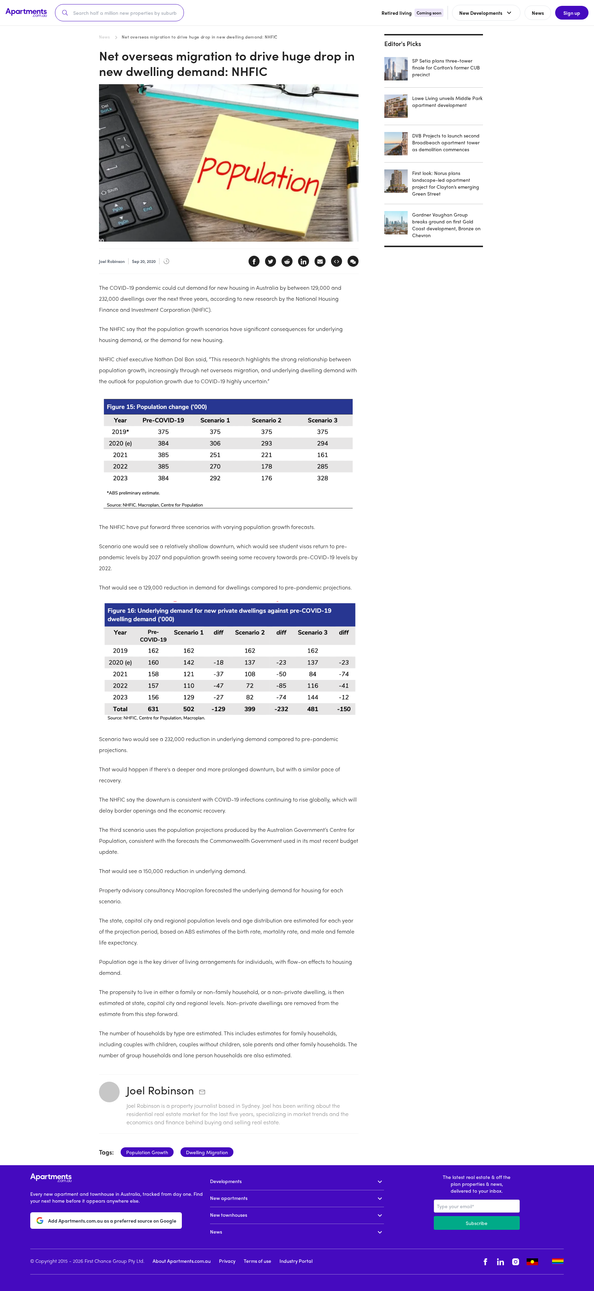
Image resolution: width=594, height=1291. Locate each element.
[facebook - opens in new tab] (485, 1261)
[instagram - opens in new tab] (516, 1261)
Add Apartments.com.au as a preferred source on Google (112, 1220)
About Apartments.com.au (182, 1260)
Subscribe (476, 1223)
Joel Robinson (160, 1090)
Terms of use (257, 1260)
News (104, 37)
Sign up (571, 12)
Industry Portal (295, 1260)
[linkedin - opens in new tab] (500, 1261)
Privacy (227, 1260)
